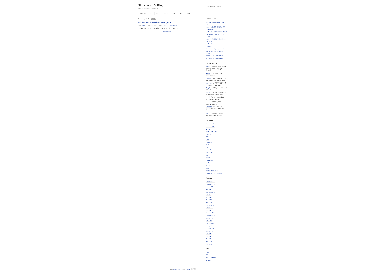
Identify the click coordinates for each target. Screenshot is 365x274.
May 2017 (208, 210)
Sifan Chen (209, 106)
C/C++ (208, 168)
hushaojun (208, 102)
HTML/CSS (209, 152)
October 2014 (209, 231)
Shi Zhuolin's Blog (151, 5)
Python (208, 165)
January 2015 (209, 226)
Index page (143, 13)
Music (181, 13)
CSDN (158, 13)
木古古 (208, 97)
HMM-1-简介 (210, 44)
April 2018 (209, 200)
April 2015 (209, 220)
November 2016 (210, 213)
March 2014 (209, 241)
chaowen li (209, 78)
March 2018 (209, 202)
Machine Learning (211, 163)
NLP (151, 13)
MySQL (208, 158)
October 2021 (209, 187)
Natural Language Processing (214, 173)
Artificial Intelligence (212, 171)
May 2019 (208, 189)
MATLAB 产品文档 (211, 132)
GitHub (166, 13)
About (188, 13)
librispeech (209, 46)
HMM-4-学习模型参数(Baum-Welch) (216, 32)
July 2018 (208, 194)
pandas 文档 (209, 160)
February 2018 (210, 205)
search (225, 6)
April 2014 (209, 239)
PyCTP (174, 13)
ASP (165, 25)
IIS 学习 (208, 134)
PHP (207, 137)
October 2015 (209, 218)
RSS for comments (211, 257)
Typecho (208, 260)
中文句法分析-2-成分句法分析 (215, 58)
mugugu (208, 92)
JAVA (207, 139)
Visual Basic (209, 150)
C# (207, 147)
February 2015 (210, 223)
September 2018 (210, 192)
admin (143, 25)
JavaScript (209, 142)
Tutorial (208, 129)
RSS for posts (209, 255)
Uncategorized (210, 124)
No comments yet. (172, 25)
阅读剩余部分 (167, 31)
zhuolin (208, 73)
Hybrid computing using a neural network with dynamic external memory (215, 51)
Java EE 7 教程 (210, 126)
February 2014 (210, 244)
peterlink (208, 67)
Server (208, 155)
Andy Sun (208, 88)
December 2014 (210, 228)
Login (207, 252)
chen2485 (208, 113)
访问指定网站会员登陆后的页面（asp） (155, 22)
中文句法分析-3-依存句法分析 (215, 56)
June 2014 (208, 233)
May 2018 (208, 197)
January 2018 (209, 207)
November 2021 (210, 184)
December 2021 (210, 181)
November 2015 (210, 215)
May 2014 (208, 236)
